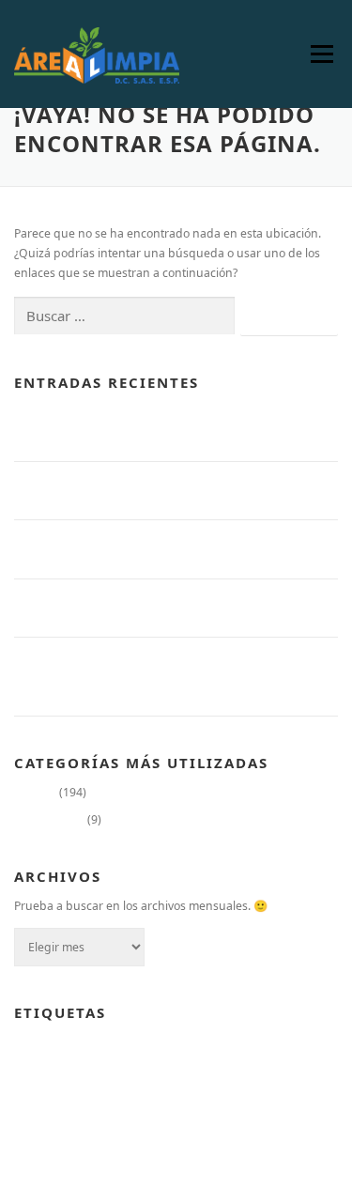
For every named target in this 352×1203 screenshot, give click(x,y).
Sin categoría (49, 819)
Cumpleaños (78, 1042)
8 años (29, 1042)
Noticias (35, 792)
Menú (321, 54)
